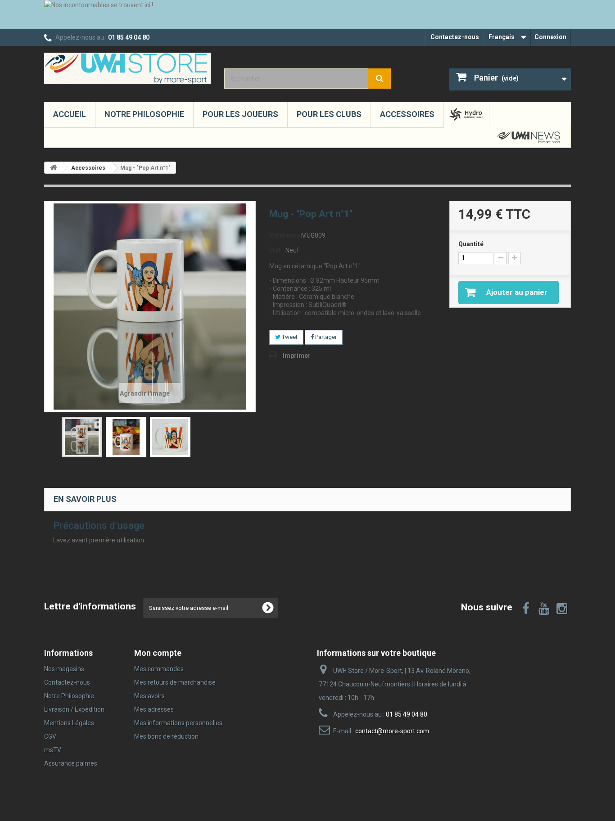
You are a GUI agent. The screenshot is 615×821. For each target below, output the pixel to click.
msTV (52, 749)
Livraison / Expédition (74, 709)
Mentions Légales (69, 722)
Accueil (69, 114)
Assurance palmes (70, 763)
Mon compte (157, 653)
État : (276, 250)
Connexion (550, 37)
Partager (325, 337)
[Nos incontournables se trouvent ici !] (307, 14)
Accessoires (407, 114)
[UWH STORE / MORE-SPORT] (127, 68)
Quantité (471, 244)
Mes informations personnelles (178, 722)
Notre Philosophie (144, 114)
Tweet (289, 337)
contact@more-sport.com (392, 731)
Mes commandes (159, 668)
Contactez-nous (454, 37)
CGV (50, 736)
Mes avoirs (149, 695)
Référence (284, 235)
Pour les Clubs (329, 114)
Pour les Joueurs (240, 114)
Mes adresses (154, 709)
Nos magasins (64, 668)
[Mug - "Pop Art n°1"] (82, 437)
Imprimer (297, 355)
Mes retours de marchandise (175, 682)
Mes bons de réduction (166, 736)
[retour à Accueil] (53, 167)
